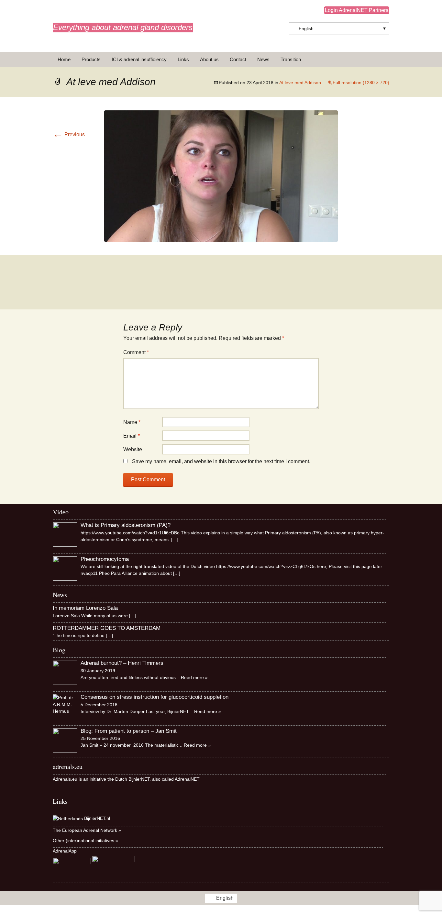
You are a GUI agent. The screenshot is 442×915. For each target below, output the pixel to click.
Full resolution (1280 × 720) (361, 82)
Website (132, 449)
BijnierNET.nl (97, 818)
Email (131, 436)
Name (131, 422)
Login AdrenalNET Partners (356, 10)
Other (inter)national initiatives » (85, 840)
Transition (291, 59)
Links (183, 59)
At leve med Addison (300, 82)
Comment (136, 352)
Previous (69, 134)
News (263, 59)
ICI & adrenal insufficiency (139, 59)
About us (209, 59)
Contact (238, 59)
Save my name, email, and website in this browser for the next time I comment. (221, 461)
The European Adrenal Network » (87, 830)
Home (64, 59)
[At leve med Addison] (221, 175)
